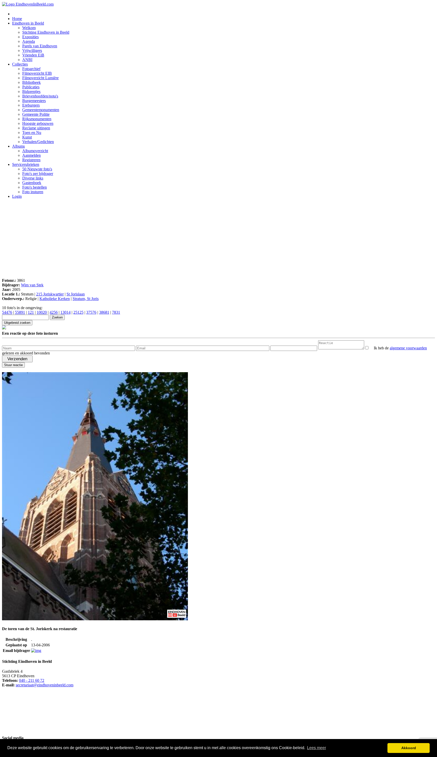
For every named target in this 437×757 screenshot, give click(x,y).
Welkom (29, 28)
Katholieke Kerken (54, 298)
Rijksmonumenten (36, 119)
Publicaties (30, 87)
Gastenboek (31, 183)
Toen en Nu (31, 132)
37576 (91, 312)
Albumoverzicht (35, 151)
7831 (116, 312)
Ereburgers (31, 105)
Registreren (31, 160)
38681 (104, 312)
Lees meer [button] (316, 748)
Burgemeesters (34, 100)
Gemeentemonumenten (40, 110)
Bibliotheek (31, 82)
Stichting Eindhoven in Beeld (45, 32)
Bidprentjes (31, 91)
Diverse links (32, 178)
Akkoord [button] (408, 748)
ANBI (27, 59)
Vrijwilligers (32, 50)
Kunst (27, 137)
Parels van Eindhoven (39, 46)
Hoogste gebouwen (37, 123)
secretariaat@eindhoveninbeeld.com (44, 685)
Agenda (28, 41)
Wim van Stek (32, 285)
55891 (20, 312)
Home (17, 18)
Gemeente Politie (36, 114)
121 (31, 312)
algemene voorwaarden (408, 348)
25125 (78, 312)
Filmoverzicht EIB (37, 73)
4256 (54, 312)
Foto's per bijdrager (37, 173)
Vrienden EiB (33, 55)
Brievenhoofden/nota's (40, 96)
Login (17, 196)
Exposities (30, 37)
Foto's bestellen (34, 187)
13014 (65, 312)
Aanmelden (31, 155)
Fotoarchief (31, 69)
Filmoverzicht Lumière (40, 78)
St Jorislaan (76, 294)
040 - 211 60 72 (31, 680)
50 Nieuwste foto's (37, 169)
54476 (7, 312)
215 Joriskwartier (50, 294)
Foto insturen (32, 192)
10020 (42, 312)
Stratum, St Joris (86, 298)
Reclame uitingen (36, 128)
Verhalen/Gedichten (38, 142)
